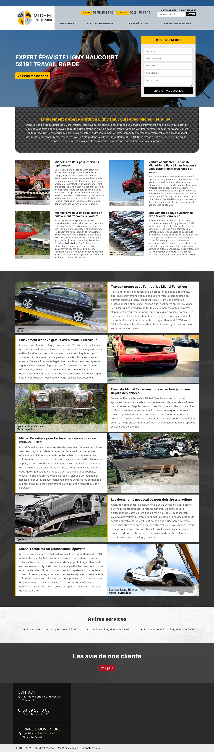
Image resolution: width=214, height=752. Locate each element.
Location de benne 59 (100, 23)
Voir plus (107, 668)
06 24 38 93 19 (134, 12)
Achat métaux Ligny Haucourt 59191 (107, 629)
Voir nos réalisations (32, 76)
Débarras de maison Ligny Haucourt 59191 (169, 629)
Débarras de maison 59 (176, 23)
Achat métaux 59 (138, 23)
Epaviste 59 (67, 23)
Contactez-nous (90, 748)
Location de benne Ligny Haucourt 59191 (51, 629)
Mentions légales (68, 748)
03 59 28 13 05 (98, 12)
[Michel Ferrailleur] (35, 18)
